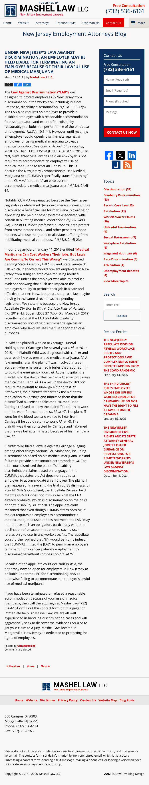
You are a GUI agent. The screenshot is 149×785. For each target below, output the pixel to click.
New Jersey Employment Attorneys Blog (46, 9)
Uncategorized (26, 645)
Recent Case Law (119, 205)
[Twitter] (120, 155)
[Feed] (127, 165)
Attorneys (42, 23)
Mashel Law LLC (50, 774)
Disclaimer (47, 700)
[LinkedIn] (132, 155)
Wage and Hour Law (120, 253)
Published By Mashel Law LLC (125, 9)
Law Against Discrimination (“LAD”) (40, 92)
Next (45, 665)
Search (122, 316)
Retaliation (115, 211)
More (141, 23)
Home (7, 23)
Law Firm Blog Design (124, 774)
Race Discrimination (120, 259)
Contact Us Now (122, 132)
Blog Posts (127, 700)
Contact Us (113, 23)
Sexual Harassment (120, 237)
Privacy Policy (68, 700)
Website (23, 23)
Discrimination (117, 189)
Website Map (107, 700)
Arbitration (114, 265)
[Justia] (116, 165)
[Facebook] (109, 155)
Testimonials (90, 23)
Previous (13, 665)
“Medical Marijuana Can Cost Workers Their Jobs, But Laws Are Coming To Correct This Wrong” (47, 254)
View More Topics (116, 281)
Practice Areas (65, 23)
